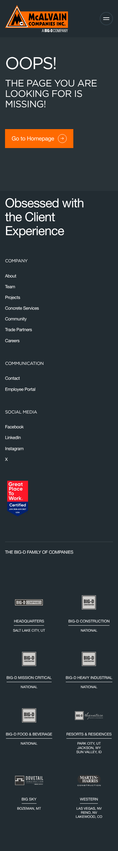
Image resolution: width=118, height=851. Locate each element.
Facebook (14, 426)
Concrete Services (22, 308)
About (10, 275)
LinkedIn (13, 437)
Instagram (14, 448)
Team (10, 286)
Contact (12, 378)
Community (15, 318)
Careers (12, 340)
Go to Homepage (33, 138)
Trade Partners (18, 329)
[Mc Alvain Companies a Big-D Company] (36, 18)
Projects (12, 297)
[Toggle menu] (106, 18)
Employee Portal (20, 389)
